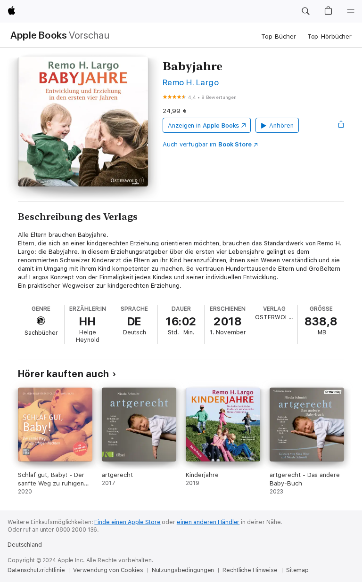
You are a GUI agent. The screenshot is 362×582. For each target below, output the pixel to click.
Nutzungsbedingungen (183, 570)
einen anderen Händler (208, 522)
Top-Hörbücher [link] (329, 36)
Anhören (281, 125)
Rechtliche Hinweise (250, 570)
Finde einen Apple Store (127, 522)
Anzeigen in (203, 125)
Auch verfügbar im (207, 144)
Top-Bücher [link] (278, 36)
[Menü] (350, 11)
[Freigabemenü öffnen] (341, 125)
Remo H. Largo (191, 82)
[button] (305, 11)
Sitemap (297, 570)
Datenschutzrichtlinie (36, 570)
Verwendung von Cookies (108, 570)
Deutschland (25, 545)
